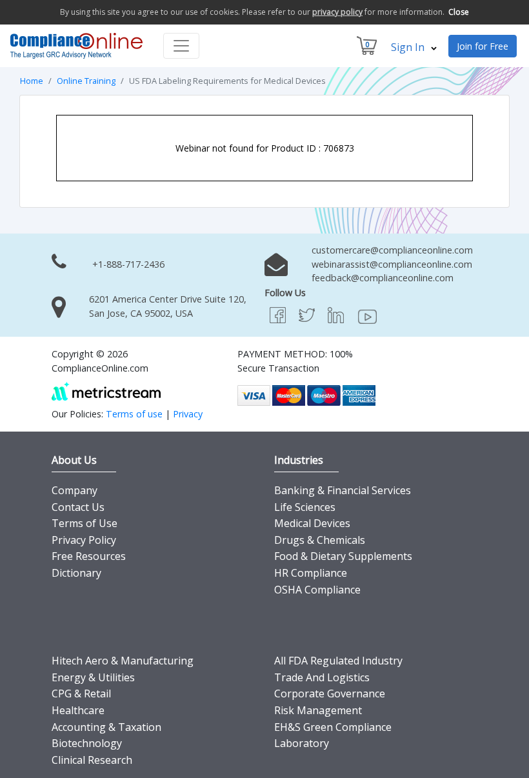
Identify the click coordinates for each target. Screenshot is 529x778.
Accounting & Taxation (106, 727)
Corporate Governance (329, 693)
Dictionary (76, 573)
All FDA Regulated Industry (338, 660)
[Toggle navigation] (181, 46)
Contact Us (78, 507)
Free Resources (89, 556)
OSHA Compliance (317, 590)
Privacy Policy (84, 540)
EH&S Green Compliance (333, 727)
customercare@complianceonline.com (392, 250)
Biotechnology (87, 743)
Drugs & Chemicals (319, 540)
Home (31, 80)
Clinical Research (92, 760)
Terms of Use (84, 523)
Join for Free (482, 46)
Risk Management (318, 710)
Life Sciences (304, 507)
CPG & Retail (81, 693)
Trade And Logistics (322, 677)
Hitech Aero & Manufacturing (123, 660)
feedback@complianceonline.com (383, 278)
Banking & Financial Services (342, 490)
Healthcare (78, 710)
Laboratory (301, 743)
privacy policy (337, 11)
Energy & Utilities (93, 677)
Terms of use (134, 414)
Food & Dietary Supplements (343, 556)
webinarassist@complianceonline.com (392, 264)
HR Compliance (310, 573)
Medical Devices (312, 523)
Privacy (188, 414)
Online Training (86, 80)
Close (458, 11)
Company (74, 490)
